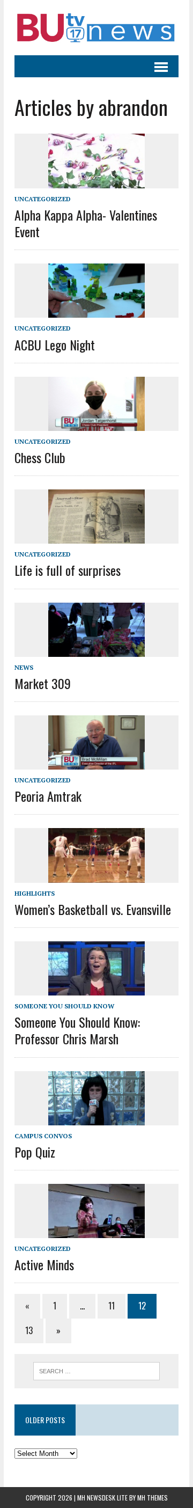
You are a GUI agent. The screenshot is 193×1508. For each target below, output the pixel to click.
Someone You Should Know (64, 1006)
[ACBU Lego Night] (96, 311)
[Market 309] (96, 649)
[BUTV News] (96, 28)
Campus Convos (43, 1136)
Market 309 (42, 683)
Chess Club (39, 457)
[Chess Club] (96, 423)
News (23, 667)
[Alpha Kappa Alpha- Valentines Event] (96, 181)
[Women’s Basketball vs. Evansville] (96, 875)
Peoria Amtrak (47, 796)
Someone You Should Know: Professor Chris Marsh (77, 1030)
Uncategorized (42, 199)
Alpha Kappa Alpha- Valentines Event (85, 223)
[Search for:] (96, 1370)
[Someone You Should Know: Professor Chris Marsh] (96, 988)
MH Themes (152, 1497)
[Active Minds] (96, 1230)
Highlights (34, 893)
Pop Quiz (34, 1151)
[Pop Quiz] (96, 1118)
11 (111, 1305)
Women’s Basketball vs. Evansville (92, 909)
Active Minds (44, 1264)
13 (29, 1330)
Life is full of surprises (67, 570)
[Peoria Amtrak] (96, 762)
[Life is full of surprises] (96, 537)
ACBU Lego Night (54, 344)
